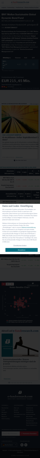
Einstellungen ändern (20, 245)
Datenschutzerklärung (29, 227)
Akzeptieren (21, 250)
